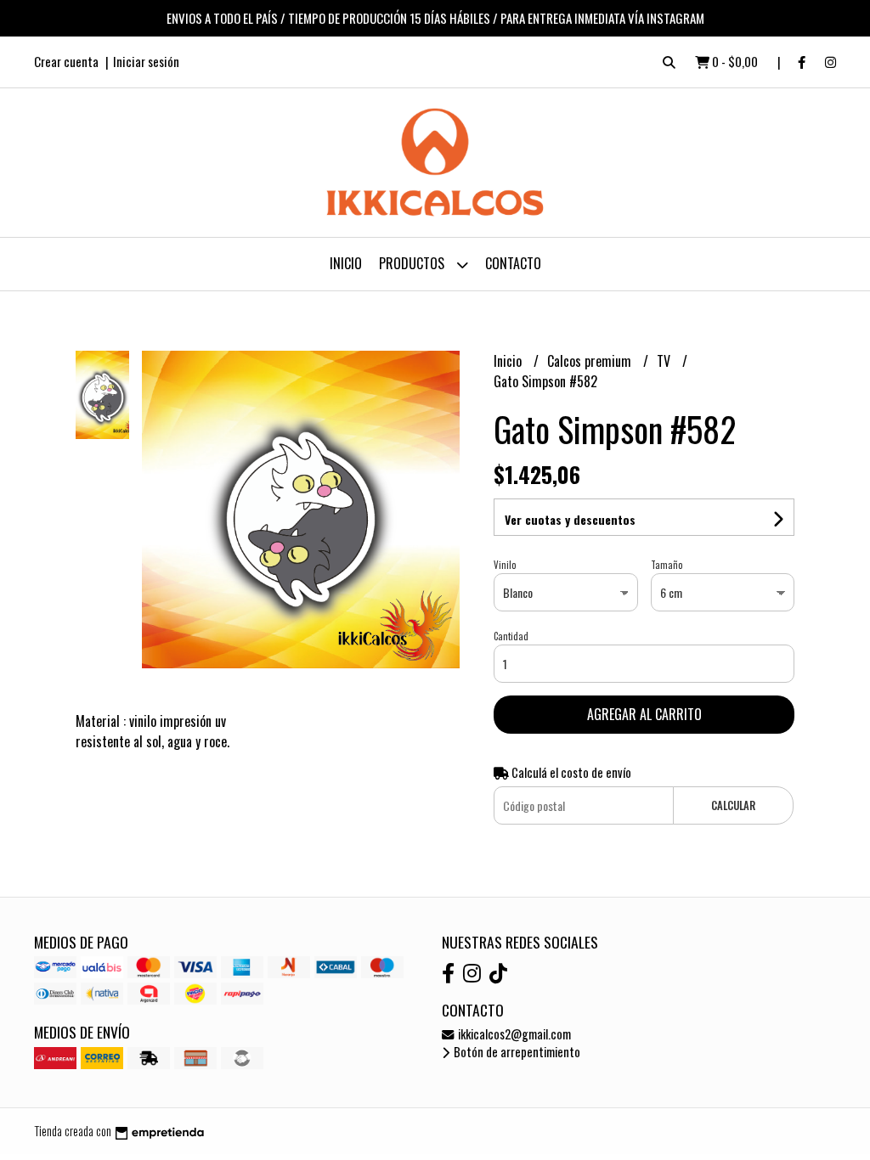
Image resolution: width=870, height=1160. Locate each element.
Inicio (346, 263)
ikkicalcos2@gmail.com (513, 1034)
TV (665, 361)
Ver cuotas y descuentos (570, 519)
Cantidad (511, 636)
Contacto (513, 263)
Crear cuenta (66, 61)
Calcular (733, 805)
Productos (413, 263)
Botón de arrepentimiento (515, 1052)
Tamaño (666, 565)
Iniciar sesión (146, 61)
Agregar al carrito (644, 714)
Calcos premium (591, 361)
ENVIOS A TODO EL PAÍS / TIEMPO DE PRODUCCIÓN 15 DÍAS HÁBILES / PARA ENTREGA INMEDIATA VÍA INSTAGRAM (435, 17)
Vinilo (505, 565)
